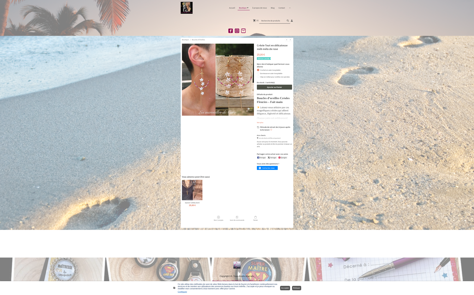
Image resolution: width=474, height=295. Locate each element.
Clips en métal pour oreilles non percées (275, 77)
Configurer (182, 292)
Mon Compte (218, 220)
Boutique (185, 40)
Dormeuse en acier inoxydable (271, 73)
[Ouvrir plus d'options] (289, 7)
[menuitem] (286, 40)
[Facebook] (230, 31)
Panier (255, 220)
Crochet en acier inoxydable (270, 70)
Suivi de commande (237, 220)
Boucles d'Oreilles (198, 40)
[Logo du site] (187, 8)
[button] (267, 168)
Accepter (285, 288)
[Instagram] (237, 31)
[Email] (243, 31)
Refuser (296, 288)
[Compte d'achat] (291, 20)
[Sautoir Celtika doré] (192, 190)
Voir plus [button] (260, 122)
